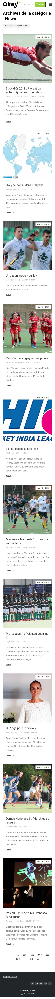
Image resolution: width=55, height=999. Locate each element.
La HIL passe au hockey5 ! (22, 449)
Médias (9, 189)
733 (31, 959)
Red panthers (20, 362)
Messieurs (10, 97)
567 (40, 955)
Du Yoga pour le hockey (21, 728)
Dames (9, 827)
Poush (32, 990)
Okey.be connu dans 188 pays (24, 185)
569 (18, 959)
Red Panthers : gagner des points (27, 358)
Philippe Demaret (10, 976)
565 (24, 955)
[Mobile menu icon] (50, 4)
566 (32, 955)
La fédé (16, 921)
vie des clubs (16, 732)
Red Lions (25, 97)
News (17, 97)
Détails (9, 122)
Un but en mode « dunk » (21, 275)
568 (47, 955)
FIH (7, 362)
